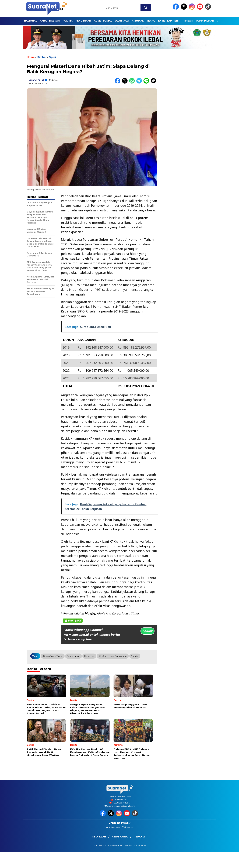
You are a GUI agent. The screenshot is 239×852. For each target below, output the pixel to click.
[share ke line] (147, 82)
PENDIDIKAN (83, 20)
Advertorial (103, 20)
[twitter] (184, 9)
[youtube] (200, 9)
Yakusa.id (127, 827)
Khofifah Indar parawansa (113, 656)
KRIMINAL (138, 20)
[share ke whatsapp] (132, 82)
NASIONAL (30, 20)
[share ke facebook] (118, 82)
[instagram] (192, 9)
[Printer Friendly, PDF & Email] (73, 621)
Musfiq (135, 656)
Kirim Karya (120, 836)
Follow (147, 631)
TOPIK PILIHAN (204, 20)
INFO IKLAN (99, 836)
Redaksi (139, 836)
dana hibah (73, 656)
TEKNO (150, 20)
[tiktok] (208, 9)
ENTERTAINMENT (169, 20)
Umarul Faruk (36, 80)
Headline (89, 656)
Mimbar (187, 20)
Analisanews (113, 827)
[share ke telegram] (139, 82)
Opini (52, 57)
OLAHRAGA (122, 20)
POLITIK (67, 20)
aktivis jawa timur (53, 656)
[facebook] (176, 9)
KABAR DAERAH (50, 20)
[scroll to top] (229, 846)
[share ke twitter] (125, 82)
